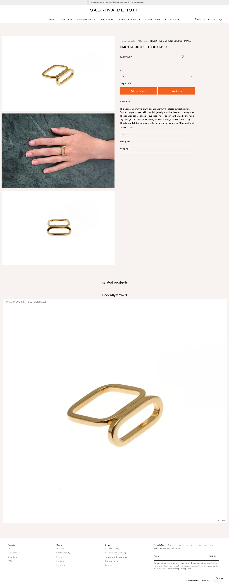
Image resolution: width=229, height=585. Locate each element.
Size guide (125, 141)
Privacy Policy (112, 561)
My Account (14, 552)
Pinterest (61, 565)
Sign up (213, 556)
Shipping (124, 148)
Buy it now (176, 91)
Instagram (61, 561)
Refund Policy (112, 548)
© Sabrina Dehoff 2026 (195, 580)
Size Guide (13, 556)
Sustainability (63, 552)
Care (122, 134)
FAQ (10, 561)
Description (125, 101)
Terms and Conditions (116, 556)
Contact (12, 548)
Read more (126, 128)
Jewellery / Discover (138, 40)
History (60, 548)
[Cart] (226, 19)
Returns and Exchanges (117, 552)
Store (59, 556)
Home (123, 40)
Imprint (108, 565)
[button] (66, 19)
